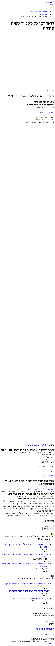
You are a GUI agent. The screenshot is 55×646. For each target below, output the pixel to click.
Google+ (50, 644)
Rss (52, 634)
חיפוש (51, 4)
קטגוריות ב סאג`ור (45, 629)
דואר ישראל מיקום (37, 444)
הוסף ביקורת (48, 529)
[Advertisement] (27, 61)
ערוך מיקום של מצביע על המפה (41, 489)
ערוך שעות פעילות (46, 112)
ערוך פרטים (49, 476)
